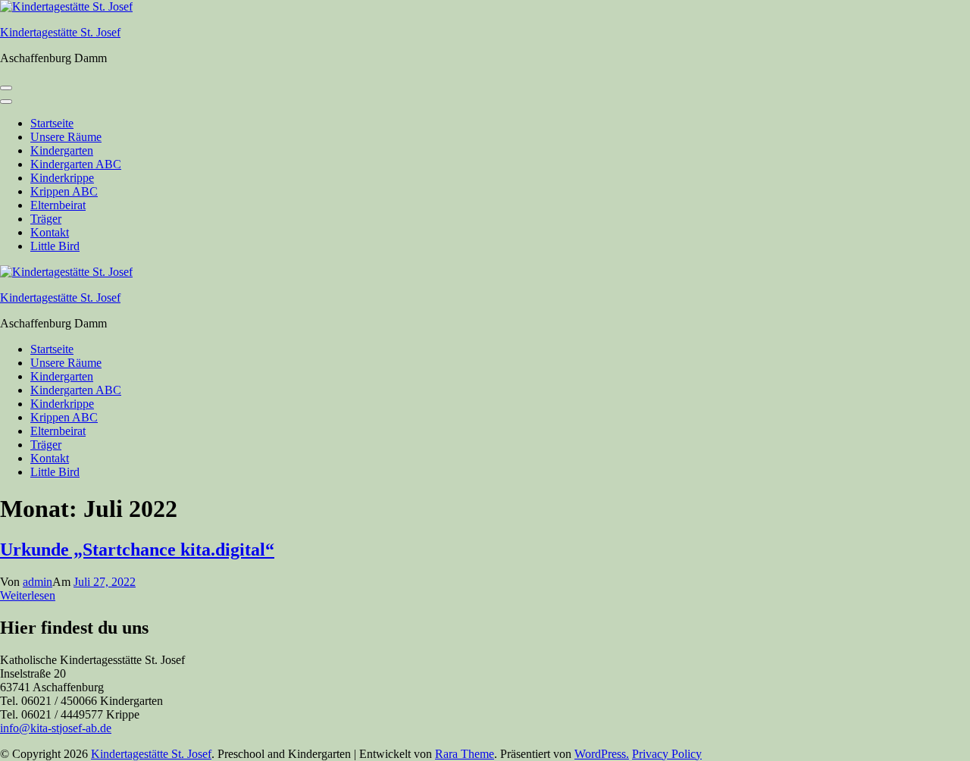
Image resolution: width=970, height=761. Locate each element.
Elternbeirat (58, 205)
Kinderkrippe (62, 177)
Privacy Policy (667, 753)
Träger (45, 218)
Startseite (52, 123)
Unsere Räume (66, 136)
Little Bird (55, 246)
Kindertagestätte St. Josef (60, 32)
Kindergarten (61, 150)
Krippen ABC (64, 191)
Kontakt (49, 232)
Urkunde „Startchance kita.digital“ (137, 549)
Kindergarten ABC (75, 164)
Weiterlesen (27, 595)
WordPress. (601, 753)
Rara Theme (464, 753)
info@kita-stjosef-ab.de (55, 728)
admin (37, 581)
